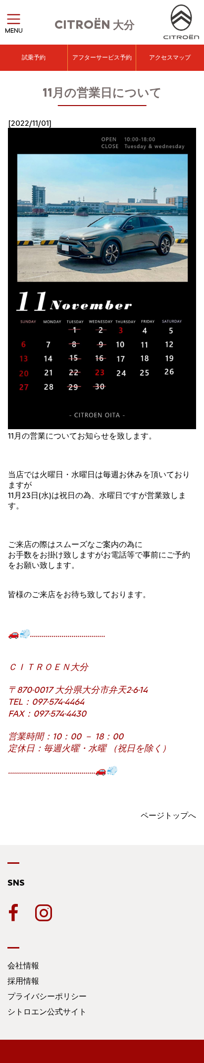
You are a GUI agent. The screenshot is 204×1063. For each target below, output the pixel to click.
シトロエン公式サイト (47, 1011)
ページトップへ (168, 815)
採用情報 (23, 981)
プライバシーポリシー (47, 996)
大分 (94, 25)
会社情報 (23, 965)
